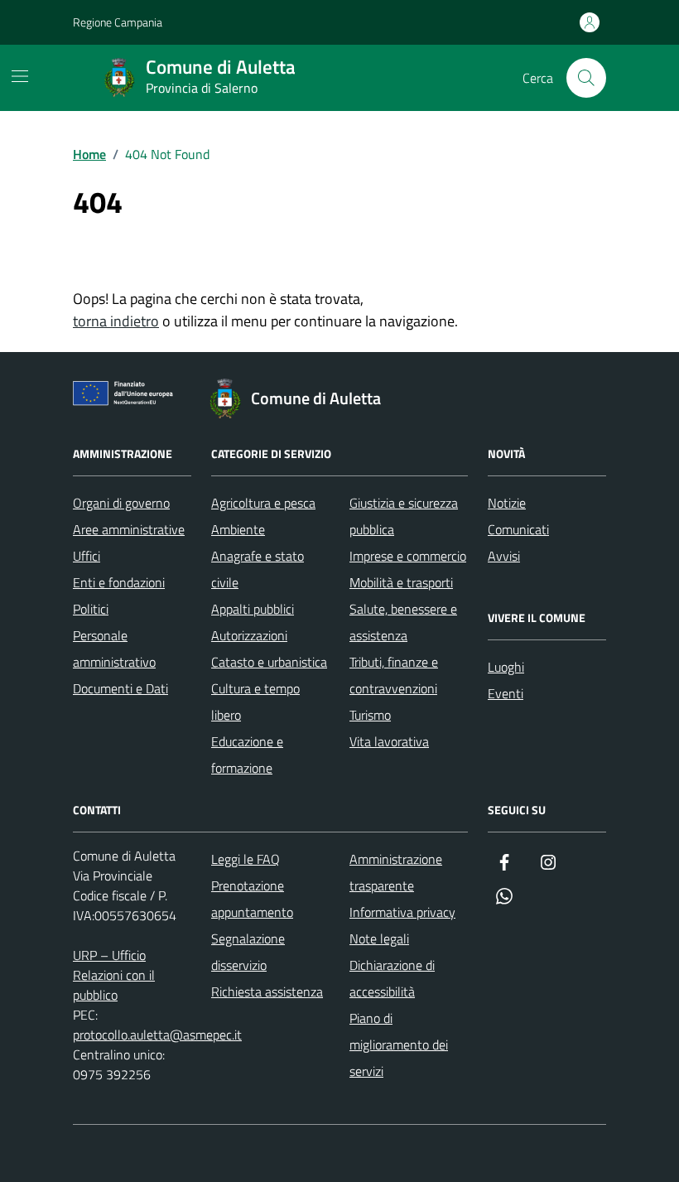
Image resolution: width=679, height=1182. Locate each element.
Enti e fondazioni (119, 582)
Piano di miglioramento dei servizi (398, 1044)
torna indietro (116, 321)
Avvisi (504, 556)
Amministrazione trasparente (395, 872)
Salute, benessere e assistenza (403, 622)
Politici (90, 609)
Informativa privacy (402, 912)
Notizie (507, 503)
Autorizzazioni (249, 635)
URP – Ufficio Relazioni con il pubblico (114, 975)
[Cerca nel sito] (586, 78)
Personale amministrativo (114, 648)
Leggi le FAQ (245, 859)
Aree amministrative (129, 529)
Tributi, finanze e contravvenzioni (393, 675)
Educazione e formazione (247, 754)
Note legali (379, 938)
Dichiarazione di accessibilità (392, 978)
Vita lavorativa (389, 741)
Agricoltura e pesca (263, 503)
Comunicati (518, 529)
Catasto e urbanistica (269, 662)
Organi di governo (121, 503)
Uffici (86, 556)
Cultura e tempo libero (255, 701)
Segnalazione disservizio (248, 952)
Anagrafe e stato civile (257, 569)
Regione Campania (117, 22)
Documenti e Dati (120, 688)
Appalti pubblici (252, 609)
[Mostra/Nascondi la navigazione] (20, 76)
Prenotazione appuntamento (252, 899)
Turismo (370, 715)
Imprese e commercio (407, 556)
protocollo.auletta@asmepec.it (157, 1035)
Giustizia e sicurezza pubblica (403, 516)
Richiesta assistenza (267, 991)
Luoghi (506, 667)
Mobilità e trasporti (401, 582)
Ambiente (238, 529)
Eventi (505, 693)
